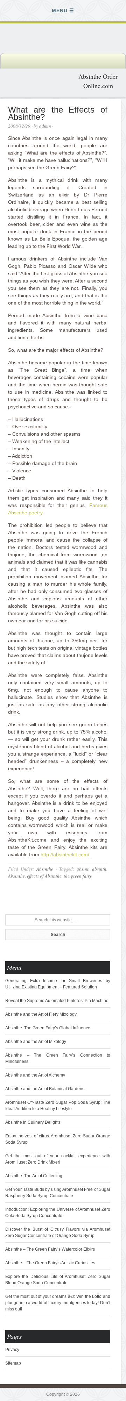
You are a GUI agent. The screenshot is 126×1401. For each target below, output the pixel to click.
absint (83, 869)
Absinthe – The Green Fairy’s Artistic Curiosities (50, 1262)
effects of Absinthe (44, 876)
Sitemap (13, 1363)
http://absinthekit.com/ (65, 854)
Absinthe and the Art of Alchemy (35, 1075)
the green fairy (78, 876)
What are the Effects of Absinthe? (57, 113)
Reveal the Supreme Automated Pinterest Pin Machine (56, 1000)
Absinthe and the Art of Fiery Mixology (41, 1014)
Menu (60, 10)
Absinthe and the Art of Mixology (35, 1041)
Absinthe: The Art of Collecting (33, 1175)
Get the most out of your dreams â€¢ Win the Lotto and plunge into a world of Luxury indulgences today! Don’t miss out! (57, 1302)
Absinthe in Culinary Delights (33, 1122)
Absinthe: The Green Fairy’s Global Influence (47, 1027)
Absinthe (44, 869)
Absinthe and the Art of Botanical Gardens (44, 1088)
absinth (99, 869)
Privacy (12, 1349)
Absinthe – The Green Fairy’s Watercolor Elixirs (50, 1249)
